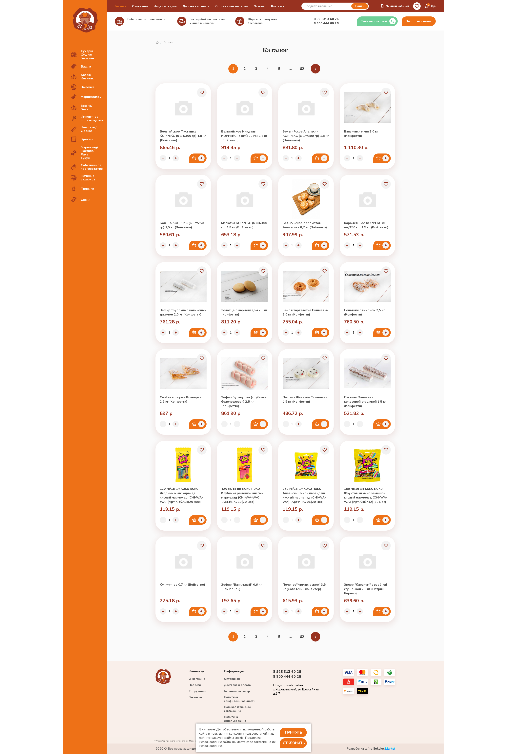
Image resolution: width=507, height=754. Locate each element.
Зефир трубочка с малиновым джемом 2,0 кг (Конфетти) (183, 312)
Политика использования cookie (235, 721)
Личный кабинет (397, 6)
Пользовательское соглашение (237, 709)
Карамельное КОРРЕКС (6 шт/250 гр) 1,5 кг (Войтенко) (366, 225)
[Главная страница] (157, 42)
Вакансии (195, 697)
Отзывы (259, 6)
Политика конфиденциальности (239, 699)
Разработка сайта (360, 749)
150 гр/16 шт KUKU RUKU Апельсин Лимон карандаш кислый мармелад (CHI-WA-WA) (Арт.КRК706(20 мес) (304, 495)
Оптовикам (232, 679)
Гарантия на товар (237, 691)
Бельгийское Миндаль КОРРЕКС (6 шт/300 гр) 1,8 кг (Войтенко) (244, 135)
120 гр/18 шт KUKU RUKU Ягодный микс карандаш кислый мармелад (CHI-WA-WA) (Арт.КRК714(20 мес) (181, 495)
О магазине (140, 6)
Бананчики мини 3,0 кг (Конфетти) (361, 133)
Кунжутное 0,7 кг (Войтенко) (182, 584)
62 (302, 68)
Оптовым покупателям (231, 6)
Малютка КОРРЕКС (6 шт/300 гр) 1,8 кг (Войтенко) (244, 225)
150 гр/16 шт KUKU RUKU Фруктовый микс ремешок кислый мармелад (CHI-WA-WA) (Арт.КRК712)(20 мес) (365, 495)
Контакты (278, 6)
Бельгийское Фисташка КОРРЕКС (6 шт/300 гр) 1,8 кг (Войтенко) (183, 135)
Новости (195, 685)
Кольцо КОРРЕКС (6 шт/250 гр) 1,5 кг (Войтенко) (182, 225)
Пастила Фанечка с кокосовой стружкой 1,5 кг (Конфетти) (365, 401)
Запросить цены (418, 21)
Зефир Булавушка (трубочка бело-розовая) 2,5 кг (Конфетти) (244, 401)
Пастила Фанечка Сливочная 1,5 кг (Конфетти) (305, 399)
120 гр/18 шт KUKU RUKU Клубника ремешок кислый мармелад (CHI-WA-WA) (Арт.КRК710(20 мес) (242, 495)
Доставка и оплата (196, 6)
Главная (120, 6)
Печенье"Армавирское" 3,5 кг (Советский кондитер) (304, 586)
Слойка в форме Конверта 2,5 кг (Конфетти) (180, 399)
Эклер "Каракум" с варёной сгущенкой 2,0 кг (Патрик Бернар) (365, 589)
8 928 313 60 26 (326, 19)
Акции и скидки (165, 6)
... (290, 68)
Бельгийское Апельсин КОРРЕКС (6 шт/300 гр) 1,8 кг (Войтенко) (306, 135)
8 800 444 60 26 (326, 23)
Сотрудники (197, 691)
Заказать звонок (374, 21)
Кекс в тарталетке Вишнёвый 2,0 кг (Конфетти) (306, 312)
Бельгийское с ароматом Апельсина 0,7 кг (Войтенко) (305, 225)
